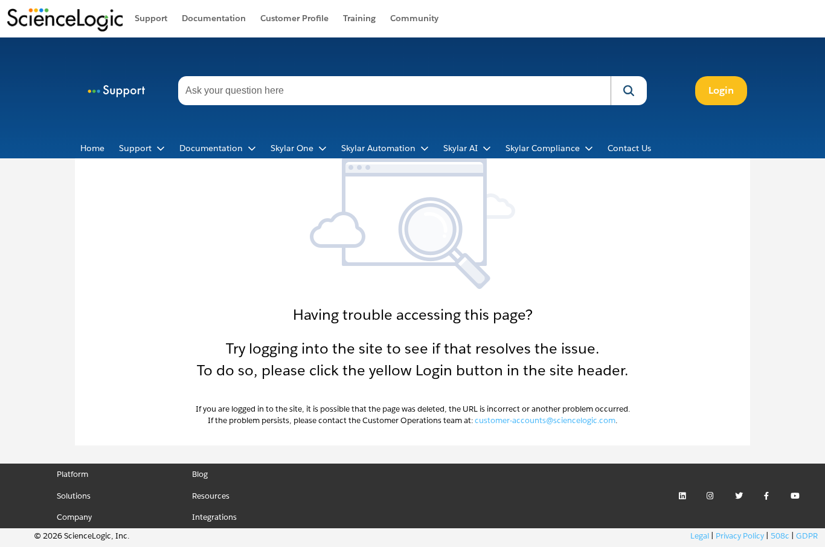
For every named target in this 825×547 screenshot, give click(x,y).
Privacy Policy (740, 536)
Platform (72, 474)
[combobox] (394, 90)
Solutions (74, 496)
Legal (699, 536)
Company (74, 517)
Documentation (214, 18)
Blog (200, 474)
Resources (211, 496)
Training (359, 18)
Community (414, 18)
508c (780, 536)
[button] (629, 90)
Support (151, 18)
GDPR (807, 536)
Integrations (214, 517)
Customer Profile (294, 18)
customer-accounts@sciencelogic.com (545, 420)
